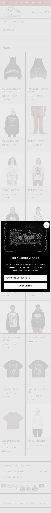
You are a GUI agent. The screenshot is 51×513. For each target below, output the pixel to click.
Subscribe (25, 286)
